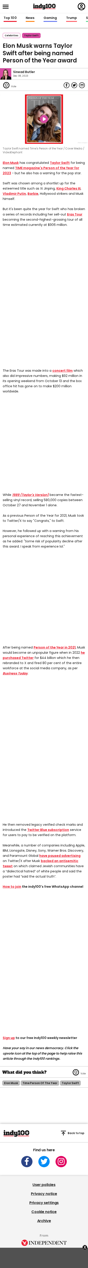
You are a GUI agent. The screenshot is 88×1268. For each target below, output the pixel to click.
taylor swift (31, 35)
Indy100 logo (44, 6)
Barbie (33, 193)
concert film (62, 370)
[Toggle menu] (7, 7)
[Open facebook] (26, 1161)
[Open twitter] (44, 1161)
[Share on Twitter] (74, 85)
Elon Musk (11, 163)
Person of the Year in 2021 (55, 647)
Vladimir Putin (14, 193)
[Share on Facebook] (66, 85)
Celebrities (11, 35)
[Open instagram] (61, 1161)
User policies (44, 1184)
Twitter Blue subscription (48, 830)
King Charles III (68, 188)
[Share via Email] (82, 85)
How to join (12, 886)
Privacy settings (44, 1202)
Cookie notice (44, 1211)
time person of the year (40, 1083)
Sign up (9, 1038)
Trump (71, 18)
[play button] (44, 119)
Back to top (76, 1133)
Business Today (15, 673)
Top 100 (10, 18)
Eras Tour (74, 214)
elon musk (11, 1083)
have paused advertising (60, 855)
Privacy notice (44, 1193)
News (30, 18)
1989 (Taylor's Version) (30, 495)
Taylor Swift (60, 163)
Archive (44, 1220)
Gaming (50, 18)
